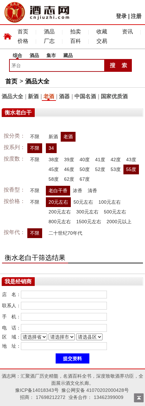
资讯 (127, 31)
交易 (101, 41)
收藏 (101, 31)
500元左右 (115, 211)
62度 (69, 179)
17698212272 (50, 397)
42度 (116, 159)
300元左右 (87, 211)
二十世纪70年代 (65, 233)
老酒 (49, 96)
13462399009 (108, 397)
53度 (116, 169)
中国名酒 (85, 96)
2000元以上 (119, 221)
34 (51, 148)
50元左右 (83, 202)
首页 (23, 31)
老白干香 (58, 190)
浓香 (77, 190)
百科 (75, 41)
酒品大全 (37, 81)
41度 (100, 159)
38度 (54, 159)
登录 (121, 16)
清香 (92, 190)
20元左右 (58, 202)
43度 (131, 159)
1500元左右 (88, 221)
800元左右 (60, 221)
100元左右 (109, 202)
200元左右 (60, 211)
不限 (34, 136)
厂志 (49, 41)
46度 (69, 169)
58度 (54, 179)
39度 (69, 159)
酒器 (64, 96)
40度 (85, 159)
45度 (54, 169)
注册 (136, 16)
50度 (85, 169)
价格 (23, 41)
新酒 (33, 96)
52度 (100, 169)
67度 (85, 179)
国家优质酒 (114, 96)
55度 (131, 169)
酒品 (49, 31)
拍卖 (75, 31)
